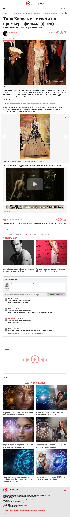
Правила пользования (8, 510)
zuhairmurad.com (40, 161)
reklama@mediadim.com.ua (29, 503)
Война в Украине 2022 (35, 13)
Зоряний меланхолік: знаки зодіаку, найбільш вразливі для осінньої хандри (17, 479)
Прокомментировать (13, 305)
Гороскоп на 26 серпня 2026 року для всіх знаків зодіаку (51, 445)
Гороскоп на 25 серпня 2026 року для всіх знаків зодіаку (51, 478)
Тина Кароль (32, 234)
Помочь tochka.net (18, 13)
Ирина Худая (13, 32)
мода (10, 234)
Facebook (23, 223)
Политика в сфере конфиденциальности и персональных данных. (29, 510)
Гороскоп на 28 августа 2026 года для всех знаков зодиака (18, 413)
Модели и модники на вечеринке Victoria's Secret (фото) (51, 270)
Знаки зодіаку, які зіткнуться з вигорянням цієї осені (50, 413)
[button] (61, 8)
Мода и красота (8, 41)
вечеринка (20, 234)
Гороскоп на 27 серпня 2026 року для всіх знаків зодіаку (18, 445)
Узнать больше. (35, 513)
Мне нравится (25, 305)
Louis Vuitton (45, 234)
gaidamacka (11, 318)
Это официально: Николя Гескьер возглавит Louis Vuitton (18, 270)
